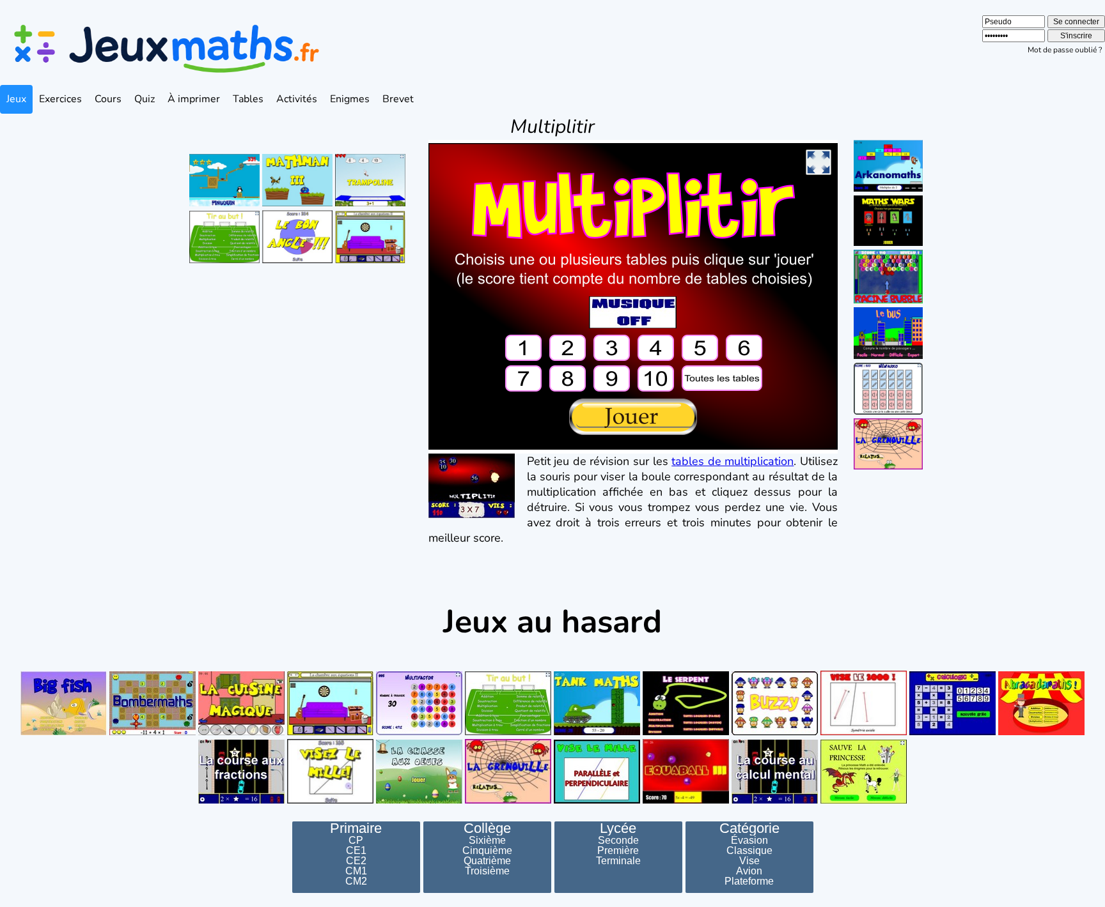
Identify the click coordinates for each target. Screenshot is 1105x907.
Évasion (749, 840)
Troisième (487, 871)
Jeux (16, 99)
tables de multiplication (732, 461)
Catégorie (749, 828)
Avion (749, 871)
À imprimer (194, 99)
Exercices (60, 99)
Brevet (398, 99)
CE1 (356, 851)
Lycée (618, 828)
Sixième (487, 840)
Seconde (618, 840)
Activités (296, 99)
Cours (108, 99)
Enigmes (350, 99)
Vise (749, 861)
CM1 (356, 871)
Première (618, 851)
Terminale (618, 861)
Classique (749, 851)
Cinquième (487, 851)
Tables (248, 99)
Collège (487, 828)
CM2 (356, 881)
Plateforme (749, 881)
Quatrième (487, 861)
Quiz (144, 99)
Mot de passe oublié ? (1065, 50)
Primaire (356, 828)
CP (356, 840)
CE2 (356, 861)
